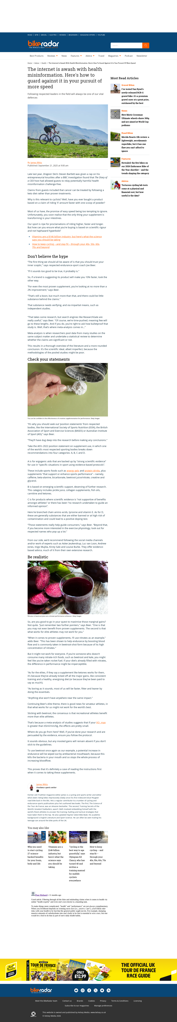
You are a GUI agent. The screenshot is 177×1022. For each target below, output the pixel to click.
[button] (67, 283)
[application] (66, 280)
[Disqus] (70, 980)
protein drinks (92, 528)
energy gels (73, 528)
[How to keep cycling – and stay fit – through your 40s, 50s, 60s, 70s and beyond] (99, 895)
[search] (145, 45)
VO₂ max (101, 780)
